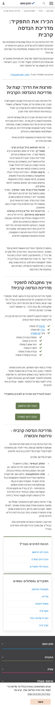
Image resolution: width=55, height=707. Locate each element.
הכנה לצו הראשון (27, 405)
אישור (40, 702)
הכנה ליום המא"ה (28, 416)
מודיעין (45, 596)
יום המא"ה (36, 333)
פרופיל (42, 326)
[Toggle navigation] (51, 3)
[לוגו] (28, 3)
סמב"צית (43, 625)
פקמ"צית (44, 611)
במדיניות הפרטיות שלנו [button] (39, 694)
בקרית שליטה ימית (39, 618)
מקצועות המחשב (40, 589)
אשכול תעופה (41, 604)
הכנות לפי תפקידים (39, 566)
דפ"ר (42, 330)
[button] (44, 3)
